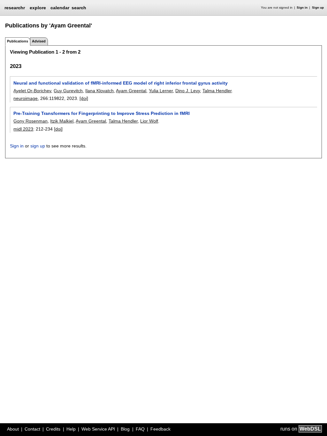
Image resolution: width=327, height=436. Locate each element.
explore (38, 7)
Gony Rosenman (30, 121)
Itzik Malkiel (61, 121)
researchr (14, 7)
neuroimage (25, 98)
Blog (125, 429)
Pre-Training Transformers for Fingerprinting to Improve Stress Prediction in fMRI (101, 113)
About (13, 429)
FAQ (140, 429)
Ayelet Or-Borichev (32, 90)
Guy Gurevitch (68, 90)
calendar (59, 7)
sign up (37, 145)
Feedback (160, 429)
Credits (53, 429)
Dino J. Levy (187, 90)
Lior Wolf (149, 121)
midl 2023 (23, 129)
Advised (39, 41)
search (79, 7)
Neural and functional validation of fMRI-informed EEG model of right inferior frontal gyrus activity (120, 83)
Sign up (318, 7)
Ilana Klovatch (99, 90)
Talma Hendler (217, 90)
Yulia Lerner (161, 90)
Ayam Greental (131, 90)
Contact (32, 429)
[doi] (84, 98)
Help (71, 429)
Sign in (302, 7)
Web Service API (98, 429)
